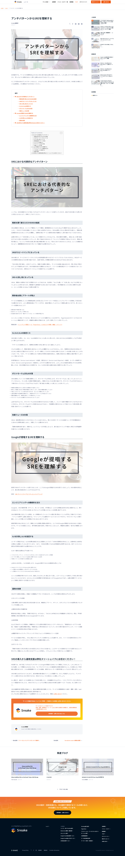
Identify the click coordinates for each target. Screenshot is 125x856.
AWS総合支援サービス (65, 840)
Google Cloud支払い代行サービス (68, 838)
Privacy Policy (25, 850)
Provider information (54, 850)
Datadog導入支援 (85, 826)
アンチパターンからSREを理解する (16, 8)
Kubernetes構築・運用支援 (66, 830)
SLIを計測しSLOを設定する (26, 118)
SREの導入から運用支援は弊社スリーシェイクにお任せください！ (47, 153)
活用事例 (54, 2)
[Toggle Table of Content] (60, 133)
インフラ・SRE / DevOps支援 (67, 828)
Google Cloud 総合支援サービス (67, 835)
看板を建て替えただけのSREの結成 (27, 99)
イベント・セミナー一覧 (63, 2)
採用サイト (95, 95)
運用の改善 (22, 120)
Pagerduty (83, 829)
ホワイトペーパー (83, 2)
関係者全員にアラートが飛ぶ (40, 141)
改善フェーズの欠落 (24, 111)
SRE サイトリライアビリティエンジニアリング (28, 494)
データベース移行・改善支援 (86, 840)
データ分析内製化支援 (85, 838)
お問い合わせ (106, 2)
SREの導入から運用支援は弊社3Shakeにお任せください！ (30, 123)
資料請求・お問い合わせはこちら (57, 713)
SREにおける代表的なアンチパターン (25, 96)
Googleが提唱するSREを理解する (24, 113)
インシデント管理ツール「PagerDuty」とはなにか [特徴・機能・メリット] (40, 324)
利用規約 (40, 850)
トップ (47, 826)
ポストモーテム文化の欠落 (25, 108)
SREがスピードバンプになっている (27, 101)
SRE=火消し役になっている (26, 103)
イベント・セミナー (106, 829)
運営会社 (45, 850)
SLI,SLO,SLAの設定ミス (25, 106)
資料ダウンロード (96, 2)
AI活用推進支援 (84, 835)
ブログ (76, 2)
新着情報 (71, 2)
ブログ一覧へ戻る (63, 789)
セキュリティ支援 (64, 833)
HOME (2, 8)
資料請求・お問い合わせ (63, 812)
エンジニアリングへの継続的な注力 (28, 115)
